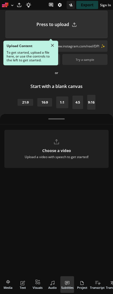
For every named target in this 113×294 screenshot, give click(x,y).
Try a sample (85, 60)
